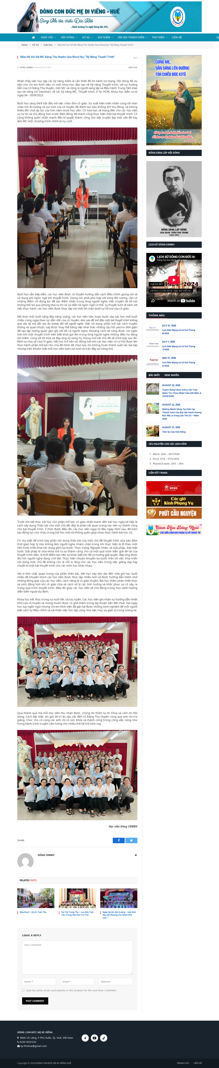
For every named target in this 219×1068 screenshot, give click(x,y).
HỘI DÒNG (68, 37)
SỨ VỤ (86, 37)
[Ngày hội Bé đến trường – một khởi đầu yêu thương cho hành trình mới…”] (118, 898)
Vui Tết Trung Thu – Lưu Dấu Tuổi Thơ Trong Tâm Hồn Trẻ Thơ (77, 913)
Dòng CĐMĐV (26, 67)
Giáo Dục (132, 67)
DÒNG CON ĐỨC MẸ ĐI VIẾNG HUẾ (53, 1063)
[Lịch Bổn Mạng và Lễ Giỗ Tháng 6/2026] (152, 361)
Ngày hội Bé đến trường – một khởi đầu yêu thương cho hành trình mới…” (119, 915)
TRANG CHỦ (183, 1063)
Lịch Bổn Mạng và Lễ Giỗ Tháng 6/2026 (178, 364)
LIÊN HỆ (177, 37)
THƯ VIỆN (158, 37)
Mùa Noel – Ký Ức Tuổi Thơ (33, 912)
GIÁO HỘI (47, 37)
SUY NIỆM (104, 37)
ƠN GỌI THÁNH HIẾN (131, 37)
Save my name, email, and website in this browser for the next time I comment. (71, 990)
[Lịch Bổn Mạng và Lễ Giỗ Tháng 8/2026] (152, 329)
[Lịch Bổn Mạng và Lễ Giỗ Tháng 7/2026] (152, 345)
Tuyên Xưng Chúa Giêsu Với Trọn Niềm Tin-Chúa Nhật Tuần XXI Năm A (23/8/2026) (181, 392)
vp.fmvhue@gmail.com (33, 1046)
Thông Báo (157, 315)
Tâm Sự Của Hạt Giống (174, 432)
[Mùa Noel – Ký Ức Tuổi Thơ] (35, 898)
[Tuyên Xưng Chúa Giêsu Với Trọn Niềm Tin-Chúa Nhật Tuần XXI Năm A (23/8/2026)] (152, 388)
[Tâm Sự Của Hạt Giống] (152, 431)
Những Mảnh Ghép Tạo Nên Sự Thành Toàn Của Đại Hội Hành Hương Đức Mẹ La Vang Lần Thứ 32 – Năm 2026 (182, 414)
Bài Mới (154, 375)
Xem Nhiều (171, 375)
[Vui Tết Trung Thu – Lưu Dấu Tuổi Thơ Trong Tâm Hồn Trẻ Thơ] (77, 898)
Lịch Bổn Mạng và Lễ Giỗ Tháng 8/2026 (178, 332)
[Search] (217, 37)
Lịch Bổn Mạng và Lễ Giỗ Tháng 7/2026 (178, 348)
